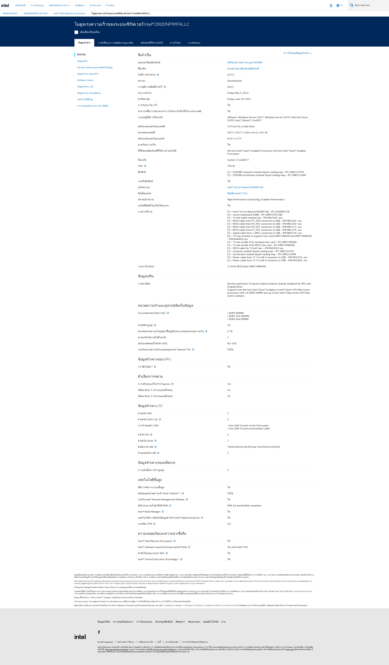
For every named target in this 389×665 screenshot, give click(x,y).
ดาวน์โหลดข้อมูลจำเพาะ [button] (297, 53)
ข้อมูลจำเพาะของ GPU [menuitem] (87, 73)
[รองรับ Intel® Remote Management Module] (186, 499)
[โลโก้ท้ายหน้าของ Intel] (80, 636)
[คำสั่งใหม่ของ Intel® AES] (166, 553)
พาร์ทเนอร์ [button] (95, 5)
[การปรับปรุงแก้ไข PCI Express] (172, 384)
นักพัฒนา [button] (80, 5)
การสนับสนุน (194, 42)
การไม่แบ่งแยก (144, 621)
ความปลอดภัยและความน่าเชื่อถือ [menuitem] (92, 105)
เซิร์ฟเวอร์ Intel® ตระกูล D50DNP (244, 62)
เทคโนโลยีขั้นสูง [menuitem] (85, 99)
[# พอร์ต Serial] (155, 440)
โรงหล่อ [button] (110, 5)
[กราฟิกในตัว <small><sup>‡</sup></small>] (155, 366)
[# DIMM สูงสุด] (155, 325)
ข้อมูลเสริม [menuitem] (82, 61)
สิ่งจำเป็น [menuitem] (81, 54)
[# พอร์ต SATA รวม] (160, 419)
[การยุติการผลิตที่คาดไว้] (165, 87)
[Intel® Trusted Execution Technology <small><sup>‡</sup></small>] (181, 559)
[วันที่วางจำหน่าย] (157, 74)
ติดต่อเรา (180, 621)
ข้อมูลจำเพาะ (84, 42)
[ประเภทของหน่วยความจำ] (168, 313)
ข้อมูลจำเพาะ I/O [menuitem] (85, 86)
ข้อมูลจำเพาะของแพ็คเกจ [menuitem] (89, 93)
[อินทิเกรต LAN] (155, 447)
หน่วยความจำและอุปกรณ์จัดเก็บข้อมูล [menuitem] (95, 67)
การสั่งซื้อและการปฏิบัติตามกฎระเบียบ (115, 42)
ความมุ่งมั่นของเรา (123, 621)
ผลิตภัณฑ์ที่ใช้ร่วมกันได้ (152, 42)
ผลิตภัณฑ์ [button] (20, 5)
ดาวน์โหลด (175, 42)
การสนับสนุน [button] (37, 5)
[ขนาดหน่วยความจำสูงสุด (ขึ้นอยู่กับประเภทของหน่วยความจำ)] (206, 331)
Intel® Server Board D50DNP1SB (245, 187)
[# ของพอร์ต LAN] (158, 453)
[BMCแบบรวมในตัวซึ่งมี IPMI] (170, 505)
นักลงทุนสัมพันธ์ (164, 621)
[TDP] (145, 166)
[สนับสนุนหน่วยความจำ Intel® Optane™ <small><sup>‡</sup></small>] (182, 493)
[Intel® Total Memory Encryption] (174, 541)
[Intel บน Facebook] (99, 632)
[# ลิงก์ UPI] (151, 434)
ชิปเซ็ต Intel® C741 (237, 193)
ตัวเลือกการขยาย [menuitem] (85, 80)
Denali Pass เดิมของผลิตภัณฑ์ (243, 68)
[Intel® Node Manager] (162, 511)
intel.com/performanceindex (116, 649)
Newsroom (194, 621)
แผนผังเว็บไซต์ (210, 621)
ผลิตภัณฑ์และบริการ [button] (59, 5)
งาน (223, 621)
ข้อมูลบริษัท (104, 621)
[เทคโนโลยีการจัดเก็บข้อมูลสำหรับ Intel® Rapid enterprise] (202, 517)
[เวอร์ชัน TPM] (154, 524)
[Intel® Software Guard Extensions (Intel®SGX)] (189, 547)
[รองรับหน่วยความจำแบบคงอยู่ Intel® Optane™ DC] (193, 349)
